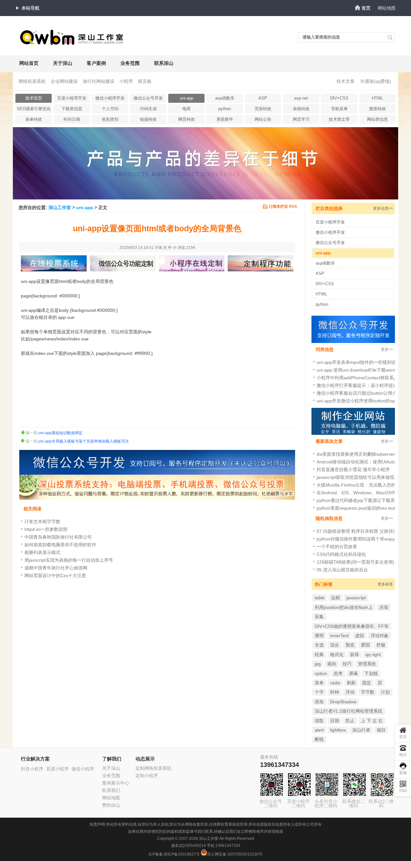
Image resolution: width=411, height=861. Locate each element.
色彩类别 (110, 119)
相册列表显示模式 (42, 552)
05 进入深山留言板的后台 (342, 569)
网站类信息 (377, 119)
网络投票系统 (32, 81)
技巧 (347, 663)
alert (319, 730)
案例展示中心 (115, 783)
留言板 (145, 81)
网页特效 (186, 119)
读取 (319, 720)
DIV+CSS (339, 98)
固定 (366, 682)
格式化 (337, 654)
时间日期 (72, 119)
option (321, 673)
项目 (381, 730)
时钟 (334, 692)
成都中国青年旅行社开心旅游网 (55, 567)
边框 (335, 597)
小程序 (126, 81)
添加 (319, 701)
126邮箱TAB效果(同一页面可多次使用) (355, 562)
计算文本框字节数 (42, 521)
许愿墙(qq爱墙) (375, 81)
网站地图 (387, 8)
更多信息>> (383, 208)
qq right (373, 654)
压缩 (383, 607)
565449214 (196, 845)
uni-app (186, 98)
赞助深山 (111, 805)
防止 (349, 720)
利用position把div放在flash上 (344, 607)
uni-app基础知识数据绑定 (60, 433)
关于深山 (62, 63)
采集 (319, 616)
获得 (354, 654)
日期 (334, 720)
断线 (319, 739)
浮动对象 (380, 635)
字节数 (367, 692)
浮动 (349, 692)
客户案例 (96, 63)
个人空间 (110, 108)
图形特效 (377, 108)
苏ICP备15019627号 (182, 854)
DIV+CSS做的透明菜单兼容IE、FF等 (352, 626)
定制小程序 (147, 775)
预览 (349, 644)
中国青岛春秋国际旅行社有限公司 (58, 537)
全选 (319, 644)
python (224, 108)
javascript (356, 597)
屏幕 (353, 673)
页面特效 (263, 108)
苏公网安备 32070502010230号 (235, 854)
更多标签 (385, 584)
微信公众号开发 (148, 98)
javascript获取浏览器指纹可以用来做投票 (358, 477)
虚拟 (359, 635)
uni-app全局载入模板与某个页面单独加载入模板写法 (83, 441)
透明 (319, 635)
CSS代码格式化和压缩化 (341, 554)
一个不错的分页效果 (337, 546)
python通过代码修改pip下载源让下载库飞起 (360, 500)
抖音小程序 (32, 768)
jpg (318, 663)
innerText (339, 635)
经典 (319, 654)
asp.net (301, 98)
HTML (377, 98)
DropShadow (343, 701)
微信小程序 (83, 768)
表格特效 (301, 108)
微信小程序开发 (110, 98)
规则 (331, 663)
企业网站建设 (64, 81)
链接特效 (148, 119)
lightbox (338, 730)
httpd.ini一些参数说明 (45, 529)
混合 (334, 644)
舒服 (380, 644)
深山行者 (361, 730)
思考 (338, 673)
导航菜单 (339, 108)
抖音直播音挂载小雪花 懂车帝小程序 (353, 469)
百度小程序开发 (71, 98)
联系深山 (163, 63)
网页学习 (301, 119)
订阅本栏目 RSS (283, 206)
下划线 (371, 673)
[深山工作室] (72, 43)
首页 (366, 8)
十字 (319, 692)
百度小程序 (57, 768)
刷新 (351, 682)
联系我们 (111, 790)
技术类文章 (339, 119)
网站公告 (263, 119)
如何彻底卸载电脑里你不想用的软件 (60, 544)
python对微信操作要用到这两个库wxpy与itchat (363, 538)
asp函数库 (224, 98)
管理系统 (367, 663)
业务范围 (130, 63)
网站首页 (29, 63)
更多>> (387, 349)
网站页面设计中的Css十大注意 (55, 575)
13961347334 (279, 764)
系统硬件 (224, 119)
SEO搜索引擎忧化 (34, 108)
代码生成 (148, 108)
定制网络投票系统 (153, 768)
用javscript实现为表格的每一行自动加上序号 (68, 560)
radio (335, 682)
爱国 (365, 644)
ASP (262, 98)
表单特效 (33, 119)
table (320, 597)
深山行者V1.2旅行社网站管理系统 (348, 711)
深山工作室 (59, 207)
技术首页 (33, 98)
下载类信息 (71, 108)
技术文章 (345, 81)
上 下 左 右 (372, 720)
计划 (385, 692)
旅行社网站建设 (98, 81)
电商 (186, 108)
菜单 (319, 682)
